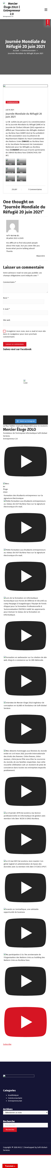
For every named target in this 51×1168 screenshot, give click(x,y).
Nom (6, 298)
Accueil (16, 50)
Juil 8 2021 (10, 110)
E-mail (6, 309)
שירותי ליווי (11, 235)
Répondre (40, 256)
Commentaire (9, 282)
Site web (6, 320)
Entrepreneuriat (15, 1101)
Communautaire (29, 50)
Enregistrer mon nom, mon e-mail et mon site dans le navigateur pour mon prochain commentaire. (24, 334)
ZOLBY (14, 189)
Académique (13, 1095)
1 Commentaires (35, 189)
